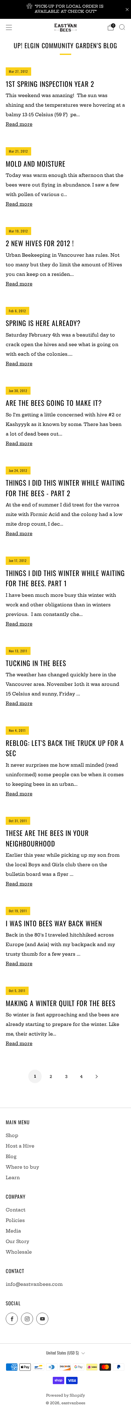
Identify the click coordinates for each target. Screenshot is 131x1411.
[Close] (127, 9)
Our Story (17, 1241)
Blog (11, 1156)
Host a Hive (20, 1146)
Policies (15, 1220)
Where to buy (22, 1167)
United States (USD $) (62, 1353)
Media (13, 1231)
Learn (13, 1177)
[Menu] (9, 27)
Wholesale (19, 1252)
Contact (15, 1210)
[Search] (122, 27)
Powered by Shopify (65, 1395)
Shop (12, 1135)
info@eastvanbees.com (34, 1284)
